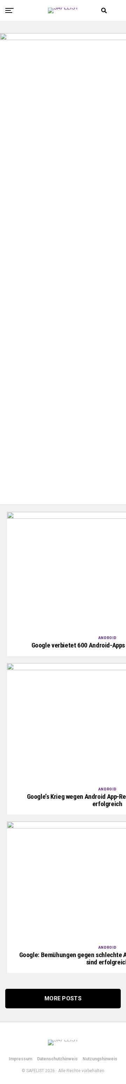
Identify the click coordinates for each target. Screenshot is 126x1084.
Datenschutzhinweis (57, 1058)
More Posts (63, 998)
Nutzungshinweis (100, 1058)
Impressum (20, 1058)
